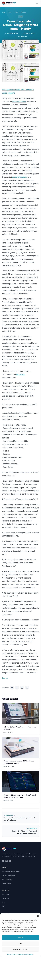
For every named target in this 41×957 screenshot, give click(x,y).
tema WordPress (19, 101)
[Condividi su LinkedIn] (22, 687)
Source (5, 678)
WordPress (20, 374)
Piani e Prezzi (6, 883)
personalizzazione (19, 177)
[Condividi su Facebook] (12, 687)
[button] (38, 916)
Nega (20, 943)
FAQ (3, 906)
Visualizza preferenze (20, 949)
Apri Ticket (5, 894)
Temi (16, 12)
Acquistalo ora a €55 (17, 90)
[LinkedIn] (10, 861)
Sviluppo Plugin (7, 879)
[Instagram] (6, 861)
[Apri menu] (37, 3)
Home (3, 12)
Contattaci (5, 898)
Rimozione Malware (8, 875)
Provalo (5, 90)
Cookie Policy (11, 954)
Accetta (20, 937)
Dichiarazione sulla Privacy (25, 954)
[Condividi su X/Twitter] (17, 687)
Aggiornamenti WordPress (11, 871)
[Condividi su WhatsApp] (27, 687)
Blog (10, 12)
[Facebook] (3, 861)
